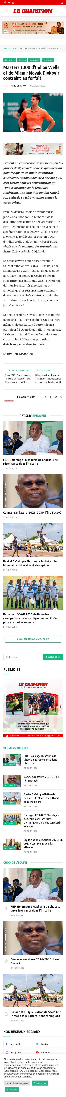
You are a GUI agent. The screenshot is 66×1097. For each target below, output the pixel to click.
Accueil (23, 48)
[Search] (61, 2)
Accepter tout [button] (40, 1083)
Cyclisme (34, 60)
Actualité (9, 60)
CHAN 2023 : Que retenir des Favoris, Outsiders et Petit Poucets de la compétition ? (18, 378)
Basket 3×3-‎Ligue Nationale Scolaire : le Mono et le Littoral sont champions (30, 563)
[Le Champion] (33, 11)
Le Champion (20, 85)
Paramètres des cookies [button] (17, 1083)
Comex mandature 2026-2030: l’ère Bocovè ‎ (33, 512)
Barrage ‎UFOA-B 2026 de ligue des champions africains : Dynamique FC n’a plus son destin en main (30, 618)
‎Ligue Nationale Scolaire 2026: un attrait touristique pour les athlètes (43, 843)
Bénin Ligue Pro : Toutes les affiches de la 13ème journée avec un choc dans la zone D (48, 378)
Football (48, 60)
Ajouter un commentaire (33, 639)
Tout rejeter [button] (12, 1089)
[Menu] (5, 11)
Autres (22, 60)
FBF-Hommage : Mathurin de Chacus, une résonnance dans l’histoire (30, 461)
